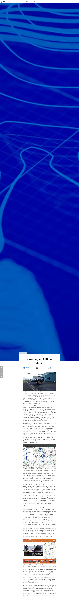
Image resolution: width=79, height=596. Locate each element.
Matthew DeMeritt (41, 367)
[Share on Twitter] (1, 367)
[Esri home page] (3, 2)
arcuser (23, 353)
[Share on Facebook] (1, 370)
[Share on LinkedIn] (1, 373)
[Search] (73, 1)
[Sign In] (77, 1)
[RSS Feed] (1, 376)
